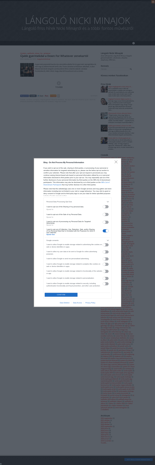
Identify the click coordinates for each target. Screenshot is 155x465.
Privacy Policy (90, 303)
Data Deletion (65, 303)
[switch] (106, 206)
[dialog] (77, 232)
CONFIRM (61, 295)
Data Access (77, 303)
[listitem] (77, 202)
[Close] (117, 162)
